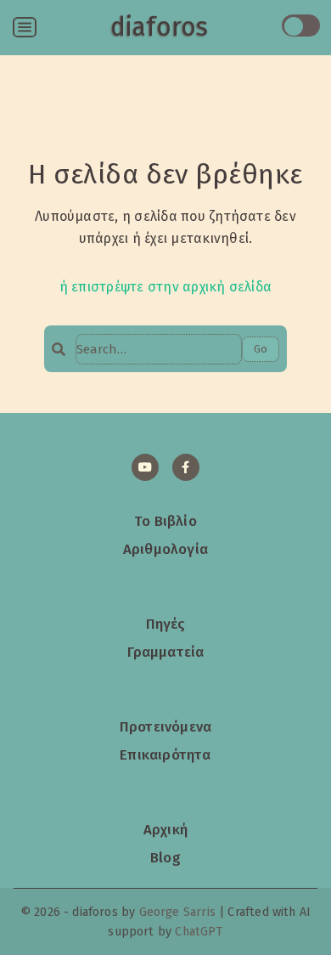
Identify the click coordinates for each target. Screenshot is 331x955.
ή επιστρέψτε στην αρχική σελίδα (165, 287)
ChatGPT (198, 931)
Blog (165, 857)
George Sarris (177, 912)
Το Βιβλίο (165, 520)
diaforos (159, 27)
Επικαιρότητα (165, 754)
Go (260, 348)
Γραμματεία (166, 651)
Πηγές (166, 623)
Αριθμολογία (165, 548)
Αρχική (165, 829)
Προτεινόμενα (165, 726)
